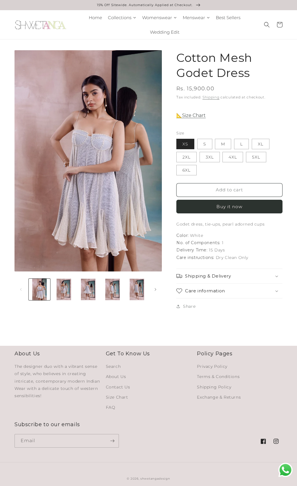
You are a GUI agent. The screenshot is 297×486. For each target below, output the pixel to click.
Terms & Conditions (218, 376)
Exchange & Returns (219, 397)
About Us (116, 376)
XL (260, 144)
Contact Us (118, 387)
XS (185, 144)
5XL (256, 157)
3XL (210, 157)
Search (113, 366)
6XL (186, 170)
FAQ (110, 407)
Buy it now (229, 206)
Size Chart (117, 397)
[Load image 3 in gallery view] (88, 289)
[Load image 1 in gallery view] (39, 289)
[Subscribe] (112, 441)
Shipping (211, 97)
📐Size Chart (191, 115)
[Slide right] (155, 289)
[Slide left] (21, 289)
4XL (233, 157)
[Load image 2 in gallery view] (64, 289)
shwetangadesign (155, 478)
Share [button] (189, 306)
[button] (266, 24)
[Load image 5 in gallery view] (137, 289)
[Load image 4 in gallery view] (112, 289)
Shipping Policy (214, 387)
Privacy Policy (212, 366)
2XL (186, 157)
